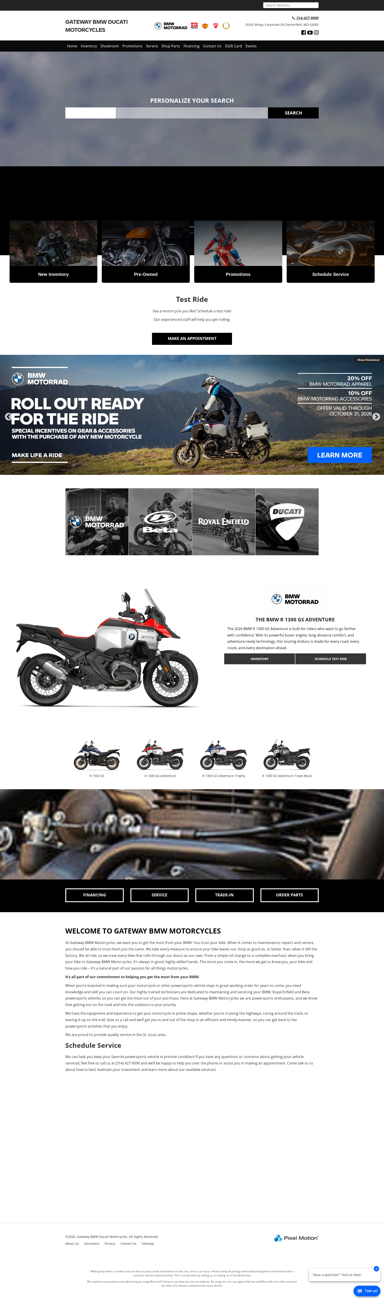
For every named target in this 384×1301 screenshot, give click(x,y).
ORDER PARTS (289, 894)
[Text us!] (367, 1292)
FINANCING (94, 894)
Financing (192, 46)
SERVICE (159, 894)
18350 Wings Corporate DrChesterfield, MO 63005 (282, 24)
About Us (72, 1243)
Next (376, 421)
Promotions (132, 46)
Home (72, 46)
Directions (91, 1243)
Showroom (109, 46)
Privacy (110, 1243)
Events (251, 46)
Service (152, 46)
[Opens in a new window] (303, 32)
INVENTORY (260, 659)
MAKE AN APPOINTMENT (192, 338)
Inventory (89, 46)
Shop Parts (171, 46)
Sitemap (148, 1243)
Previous (8, 421)
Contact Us (212, 46)
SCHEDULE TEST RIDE (331, 659)
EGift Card (233, 46)
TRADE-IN (224, 894)
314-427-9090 (307, 18)
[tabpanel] (192, 415)
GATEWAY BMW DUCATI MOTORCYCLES (96, 26)
